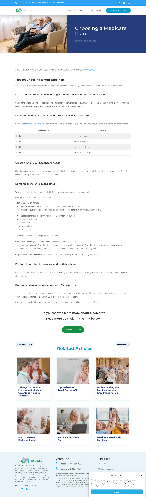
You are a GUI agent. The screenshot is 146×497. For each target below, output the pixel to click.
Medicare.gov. (91, 70)
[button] (142, 475)
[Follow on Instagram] (22, 489)
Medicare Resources (73, 329)
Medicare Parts (34, 124)
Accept (116, 492)
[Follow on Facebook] (17, 489)
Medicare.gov (118, 293)
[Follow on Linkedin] (27, 489)
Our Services (103, 464)
